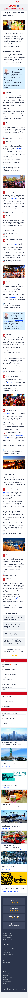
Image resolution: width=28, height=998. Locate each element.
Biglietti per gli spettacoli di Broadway (10, 948)
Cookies (4, 941)
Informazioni (5, 931)
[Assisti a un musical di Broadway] (14, 878)
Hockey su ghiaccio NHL (7, 962)
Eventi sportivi (6, 706)
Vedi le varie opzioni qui (7, 787)
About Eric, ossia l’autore (8, 933)
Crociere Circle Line (6, 952)
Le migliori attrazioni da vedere (9, 950)
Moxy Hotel (14, 198)
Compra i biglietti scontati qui (9, 869)
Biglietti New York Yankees (9, 674)
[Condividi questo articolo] (24, 15)
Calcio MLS (5, 968)
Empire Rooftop (7, 413)
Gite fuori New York (7, 687)
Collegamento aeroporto (9, 718)
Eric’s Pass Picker (6, 975)
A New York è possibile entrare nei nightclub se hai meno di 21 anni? (12, 641)
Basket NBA (5, 960)
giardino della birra (14, 244)
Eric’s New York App (7, 973)
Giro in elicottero (7, 666)
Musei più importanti (8, 704)
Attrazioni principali (7, 696)
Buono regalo (5, 979)
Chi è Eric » (21, 69)
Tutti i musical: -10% (8, 679)
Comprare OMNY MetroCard (10, 677)
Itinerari (5, 726)
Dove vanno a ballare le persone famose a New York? (12, 626)
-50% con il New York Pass (9, 672)
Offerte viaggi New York (8, 689)
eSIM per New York (7, 721)
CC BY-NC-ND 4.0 (21, 989)
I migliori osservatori (8, 701)
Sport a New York (6, 957)
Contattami (5, 983)
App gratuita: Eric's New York (10, 713)
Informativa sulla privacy (8, 939)
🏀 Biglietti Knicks (10, 664)
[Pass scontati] (14, 775)
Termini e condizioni (7, 937)
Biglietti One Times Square (9, 682)
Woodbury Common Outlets (9, 684)
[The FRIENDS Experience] (14, 796)
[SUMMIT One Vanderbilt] (14, 857)
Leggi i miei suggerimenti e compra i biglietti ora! (13, 849)
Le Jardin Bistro (13, 297)
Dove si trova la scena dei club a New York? (13, 618)
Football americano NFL (7, 966)
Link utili (4, 971)
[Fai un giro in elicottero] (14, 816)
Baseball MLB (5, 964)
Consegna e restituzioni (7, 935)
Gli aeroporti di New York (8, 954)
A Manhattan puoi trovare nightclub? (10, 634)
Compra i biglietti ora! (7, 746)
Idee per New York (7, 944)
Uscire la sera (6, 699)
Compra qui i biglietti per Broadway (10, 891)
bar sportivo (9, 382)
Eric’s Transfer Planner (7, 977)
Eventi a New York (7, 723)
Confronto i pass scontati (8, 947)
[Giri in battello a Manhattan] (14, 754)
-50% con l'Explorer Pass (9, 669)
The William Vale (7, 492)
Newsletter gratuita (7, 715)
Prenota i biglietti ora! (7, 828)
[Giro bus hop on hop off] (14, 837)
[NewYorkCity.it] (14, 2)
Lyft (17, 598)
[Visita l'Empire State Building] (14, 734)
